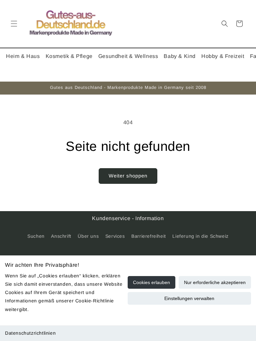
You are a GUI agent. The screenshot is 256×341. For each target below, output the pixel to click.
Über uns (88, 236)
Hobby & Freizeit (222, 56)
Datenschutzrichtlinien (30, 333)
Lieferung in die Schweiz (200, 236)
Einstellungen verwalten (189, 298)
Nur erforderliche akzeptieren (215, 282)
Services (115, 236)
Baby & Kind (180, 56)
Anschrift (61, 236)
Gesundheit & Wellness (128, 56)
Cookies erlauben (151, 282)
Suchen (36, 236)
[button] (14, 23)
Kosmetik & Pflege (69, 56)
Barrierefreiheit (148, 236)
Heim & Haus (23, 56)
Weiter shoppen (128, 175)
